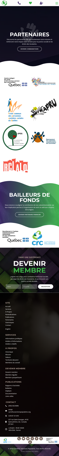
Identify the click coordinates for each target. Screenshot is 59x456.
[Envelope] (23, 438)
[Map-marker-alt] (36, 438)
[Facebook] (28, 438)
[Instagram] (32, 438)
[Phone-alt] (19, 438)
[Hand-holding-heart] (30, 442)
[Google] (41, 438)
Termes (23, 451)
